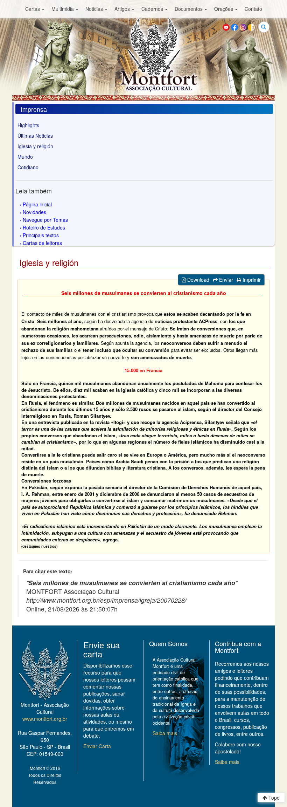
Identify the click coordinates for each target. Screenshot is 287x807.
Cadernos (152, 8)
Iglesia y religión (35, 146)
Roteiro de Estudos (44, 227)
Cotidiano (28, 167)
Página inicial (37, 204)
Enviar (225, 279)
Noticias (94, 8)
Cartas (32, 8)
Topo (273, 797)
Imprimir (251, 279)
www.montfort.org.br (44, 718)
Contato (253, 8)
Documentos (189, 8)
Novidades (34, 212)
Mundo (25, 156)
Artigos (122, 8)
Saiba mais (165, 733)
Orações (223, 8)
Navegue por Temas (45, 219)
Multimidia (62, 8)
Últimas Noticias (35, 135)
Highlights (28, 125)
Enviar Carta (97, 746)
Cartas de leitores (42, 242)
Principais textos (41, 235)
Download (197, 279)
